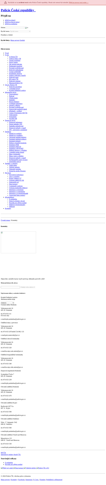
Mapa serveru (14, 40)
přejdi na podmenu (11, 24)
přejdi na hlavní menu (12, 22)
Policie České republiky (17, 10)
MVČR (3, 453)
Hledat (3, 27)
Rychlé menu (5, 31)
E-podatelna (9, 462)
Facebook (21, 480)
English (22, 40)
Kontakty (14, 480)
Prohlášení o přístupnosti (54, 480)
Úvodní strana (5, 220)
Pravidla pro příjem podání (13, 464)
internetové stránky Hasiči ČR (10, 454)
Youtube (43, 480)
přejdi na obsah (10, 20)
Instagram (29, 480)
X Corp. (36, 480)
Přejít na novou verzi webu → (79, 2)
